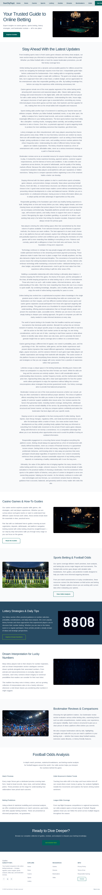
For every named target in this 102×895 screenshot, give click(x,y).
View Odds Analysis (63, 594)
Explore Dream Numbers (14, 637)
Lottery (51, 3)
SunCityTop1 (9, 3)
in (11, 879)
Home (18, 3)
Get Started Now (51, 842)
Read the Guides (11, 540)
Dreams (69, 3)
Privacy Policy (82, 866)
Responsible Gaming (84, 874)
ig (7, 879)
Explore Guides (11, 34)
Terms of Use (81, 870)
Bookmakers (80, 3)
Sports (43, 3)
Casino (34, 3)
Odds (90, 3)
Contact (82, 879)
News (26, 3)
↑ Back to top (96, 889)
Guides (60, 3)
